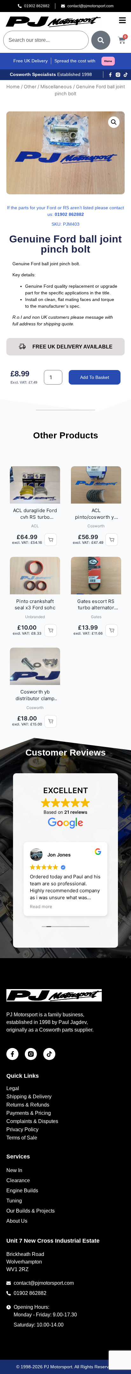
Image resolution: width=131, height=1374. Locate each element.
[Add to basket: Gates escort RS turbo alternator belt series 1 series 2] (111, 630)
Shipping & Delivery (29, 1096)
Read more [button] (41, 906)
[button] (114, 122)
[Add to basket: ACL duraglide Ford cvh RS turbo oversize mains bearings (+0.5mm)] (50, 539)
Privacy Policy (22, 1129)
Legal (12, 1088)
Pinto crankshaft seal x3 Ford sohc (35, 604)
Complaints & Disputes (32, 1121)
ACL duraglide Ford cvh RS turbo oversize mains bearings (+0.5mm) (35, 513)
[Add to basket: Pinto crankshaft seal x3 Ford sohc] (50, 630)
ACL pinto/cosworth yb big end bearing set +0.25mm (96, 513)
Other (30, 87)
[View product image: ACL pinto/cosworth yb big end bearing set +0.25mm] (96, 485)
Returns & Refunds (27, 1104)
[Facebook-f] (110, 74)
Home (13, 87)
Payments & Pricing (28, 1113)
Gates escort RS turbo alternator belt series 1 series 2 (96, 604)
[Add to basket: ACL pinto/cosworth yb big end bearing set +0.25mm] (111, 539)
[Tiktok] (125, 74)
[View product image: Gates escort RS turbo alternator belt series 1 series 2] (96, 575)
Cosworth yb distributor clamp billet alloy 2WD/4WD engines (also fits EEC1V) (35, 695)
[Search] (100, 40)
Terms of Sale (21, 1137)
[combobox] (46, 40)
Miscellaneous (56, 87)
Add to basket (94, 377)
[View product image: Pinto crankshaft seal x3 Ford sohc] (35, 575)
